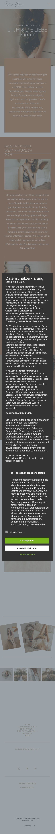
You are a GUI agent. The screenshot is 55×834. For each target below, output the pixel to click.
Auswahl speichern (27, 548)
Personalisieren (27, 554)
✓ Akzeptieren (27, 540)
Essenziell (16, 532)
